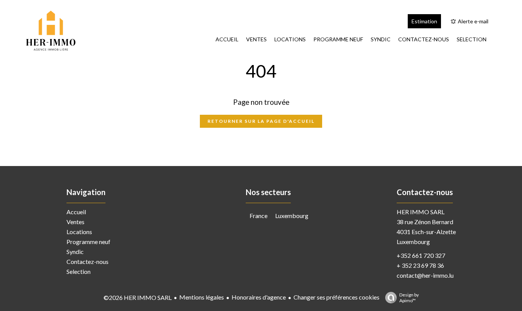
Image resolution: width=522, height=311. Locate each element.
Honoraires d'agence (259, 297)
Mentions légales (201, 297)
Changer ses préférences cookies (336, 297)
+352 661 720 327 (421, 255)
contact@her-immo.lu (425, 275)
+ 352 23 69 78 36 (420, 265)
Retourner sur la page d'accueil (261, 121)
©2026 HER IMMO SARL (138, 297)
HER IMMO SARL (420, 211)
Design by (409, 297)
